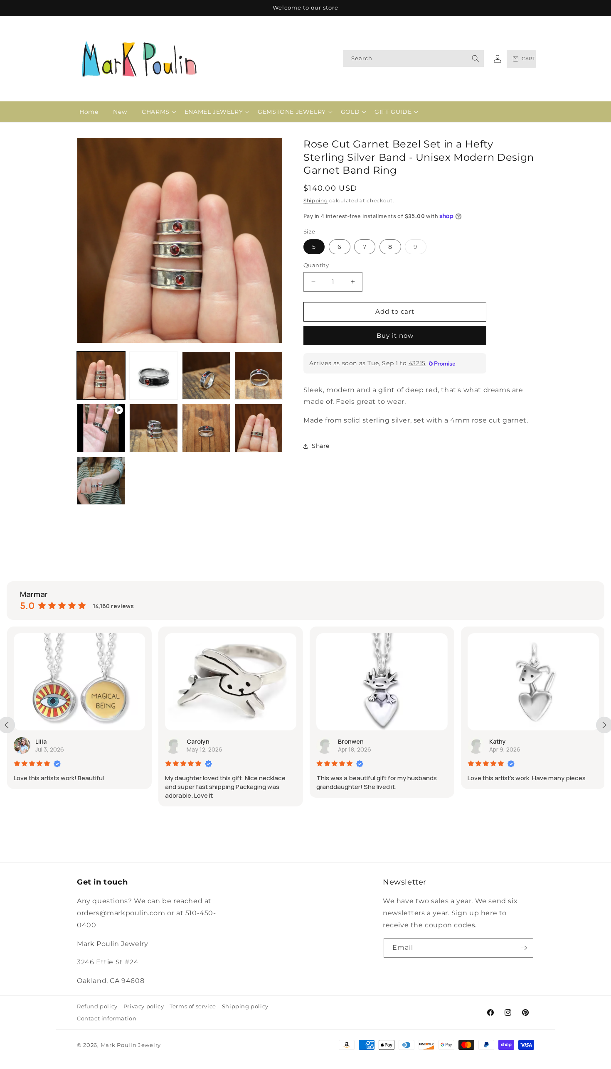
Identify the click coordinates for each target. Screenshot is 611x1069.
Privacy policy (143, 1006)
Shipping (315, 200)
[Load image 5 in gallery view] (153, 428)
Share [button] (321, 446)
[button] (155, 111)
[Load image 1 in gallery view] (101, 375)
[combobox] (413, 58)
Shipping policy (245, 1006)
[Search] (475, 58)
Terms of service (193, 1006)
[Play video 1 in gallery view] (101, 428)
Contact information (106, 1018)
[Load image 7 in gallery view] (258, 428)
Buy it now (395, 335)
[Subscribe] (524, 948)
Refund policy (97, 1006)
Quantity (316, 265)
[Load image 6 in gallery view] (206, 428)
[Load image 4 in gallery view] (258, 375)
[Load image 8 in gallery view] (101, 481)
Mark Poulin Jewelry (131, 1045)
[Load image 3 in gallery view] (206, 375)
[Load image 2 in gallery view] (153, 375)
